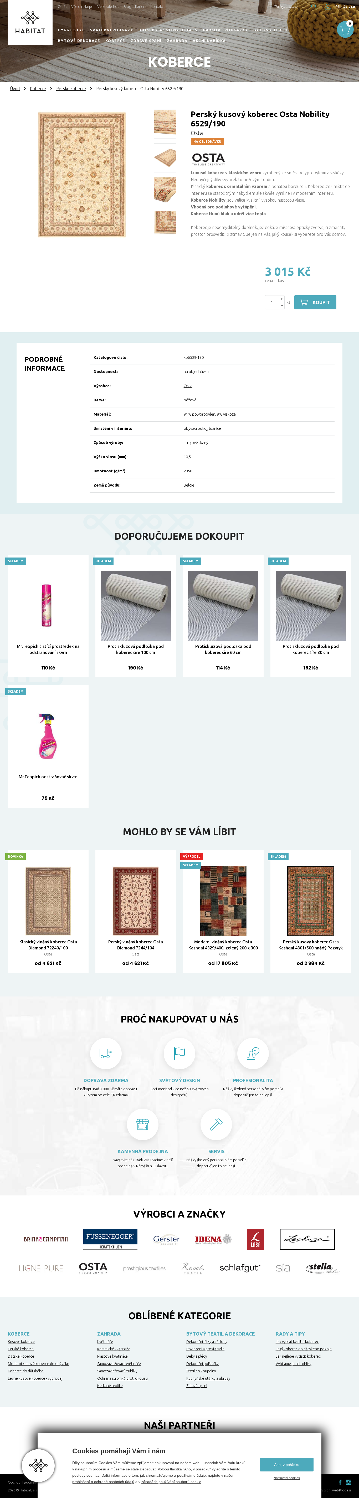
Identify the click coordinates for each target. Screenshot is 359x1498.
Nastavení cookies (287, 1478)
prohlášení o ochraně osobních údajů (103, 1482)
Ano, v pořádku (286, 1465)
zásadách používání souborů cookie (171, 1482)
